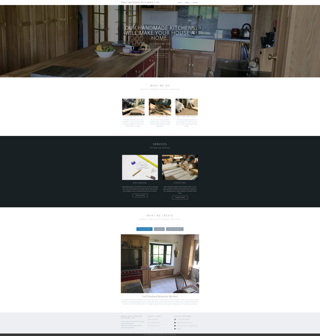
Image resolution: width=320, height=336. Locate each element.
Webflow (179, 329)
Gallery (187, 2)
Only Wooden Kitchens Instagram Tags (187, 325)
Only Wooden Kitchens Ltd (152, 334)
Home (180, 2)
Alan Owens (164, 334)
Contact (195, 2)
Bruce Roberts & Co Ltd (154, 322)
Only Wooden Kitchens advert (184, 322)
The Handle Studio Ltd (154, 325)
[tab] (144, 229)
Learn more (140, 195)
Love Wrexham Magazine (183, 319)
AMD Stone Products (153, 319)
